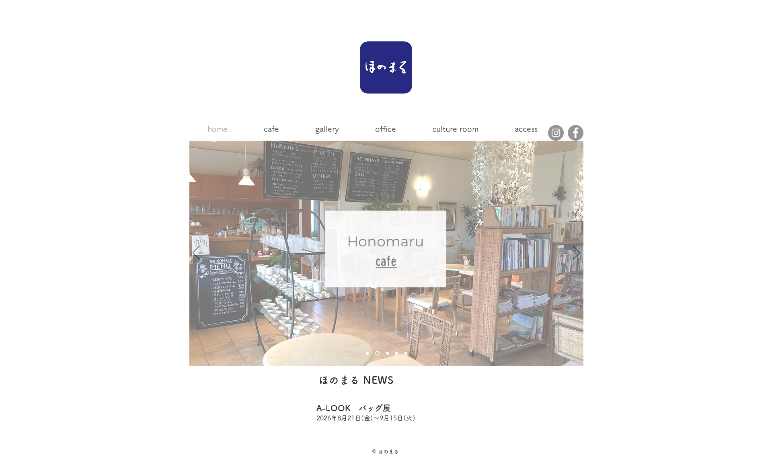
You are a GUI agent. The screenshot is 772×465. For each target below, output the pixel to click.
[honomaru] (367, 353)
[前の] (196, 253)
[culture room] (396, 353)
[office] (405, 353)
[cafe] (377, 353)
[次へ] (576, 253)
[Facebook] (575, 133)
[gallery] (387, 353)
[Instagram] (556, 133)
